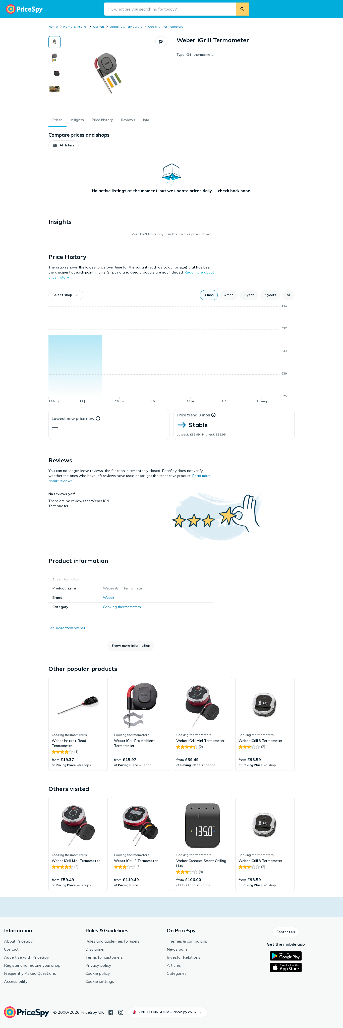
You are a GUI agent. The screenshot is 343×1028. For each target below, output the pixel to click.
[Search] (242, 9)
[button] (63, 145)
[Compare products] (160, 41)
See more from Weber (66, 628)
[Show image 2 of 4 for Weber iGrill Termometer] (54, 58)
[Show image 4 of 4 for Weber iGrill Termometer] (54, 89)
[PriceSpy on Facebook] (111, 1011)
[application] (171, 354)
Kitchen (98, 26)
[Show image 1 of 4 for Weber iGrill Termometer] (54, 42)
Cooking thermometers (165, 26)
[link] (78, 724)
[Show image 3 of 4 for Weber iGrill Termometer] (54, 73)
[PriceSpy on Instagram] (121, 1011)
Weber (108, 597)
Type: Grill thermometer (196, 54)
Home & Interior (75, 26)
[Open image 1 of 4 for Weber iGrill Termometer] (108, 74)
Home (53, 26)
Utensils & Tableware (126, 26)
